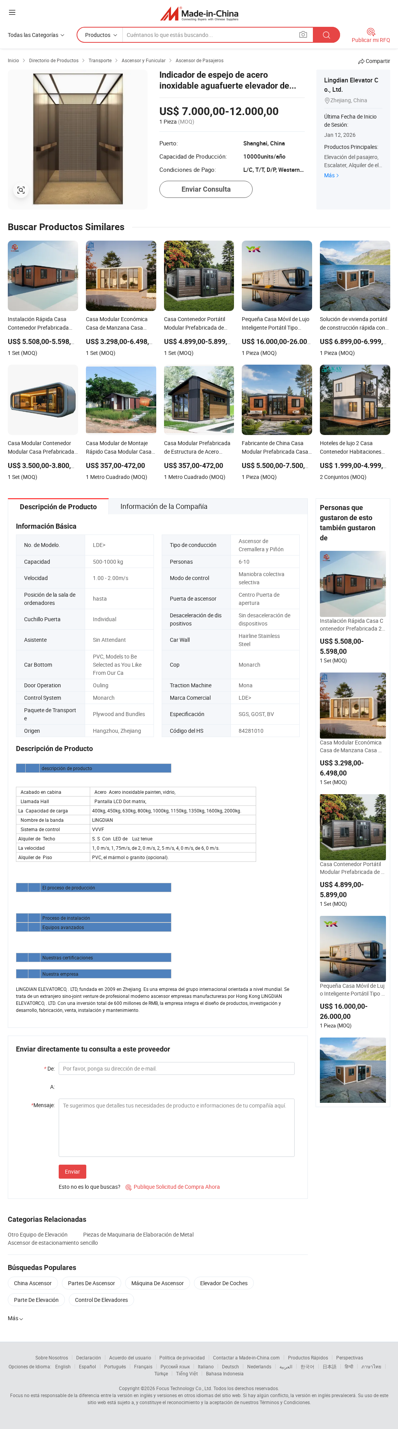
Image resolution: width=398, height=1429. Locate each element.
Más (329, 175)
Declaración (88, 1357)
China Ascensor (33, 1283)
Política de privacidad (182, 1357)
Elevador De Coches (224, 1283)
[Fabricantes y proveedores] (199, 13)
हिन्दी (349, 1366)
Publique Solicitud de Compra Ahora (173, 1186)
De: (49, 1068)
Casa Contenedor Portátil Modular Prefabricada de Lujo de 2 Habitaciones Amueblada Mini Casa (352, 868)
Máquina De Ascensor (157, 1283)
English (63, 1366)
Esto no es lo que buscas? (89, 1186)
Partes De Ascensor (91, 1283)
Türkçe (161, 1373)
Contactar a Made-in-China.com (246, 1357)
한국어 (307, 1366)
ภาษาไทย (371, 1366)
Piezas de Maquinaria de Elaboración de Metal (138, 1234)
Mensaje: (43, 1105)
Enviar (72, 1171)
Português (115, 1366)
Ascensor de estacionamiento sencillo (53, 1242)
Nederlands (259, 1366)
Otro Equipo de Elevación (38, 1234)
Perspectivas (349, 1357)
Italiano (206, 1366)
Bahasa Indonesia (225, 1373)
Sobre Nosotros (51, 1357)
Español (87, 1366)
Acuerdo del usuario (130, 1357)
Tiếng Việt (187, 1373)
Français (143, 1366)
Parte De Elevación (36, 1299)
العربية (285, 1366)
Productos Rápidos (308, 1357)
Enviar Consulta (206, 189)
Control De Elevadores (101, 1299)
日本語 (330, 1366)
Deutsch (230, 1366)
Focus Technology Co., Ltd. (184, 1388)
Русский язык (175, 1366)
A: (52, 1086)
